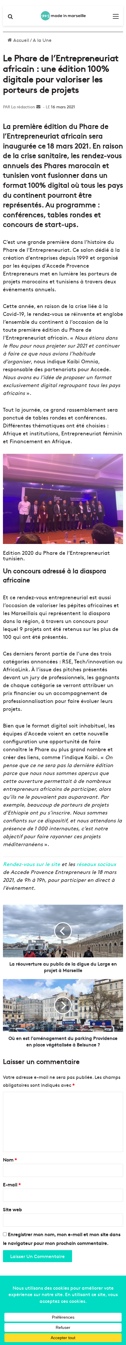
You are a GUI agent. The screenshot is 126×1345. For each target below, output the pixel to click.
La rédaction (23, 106)
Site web (12, 1209)
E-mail (12, 1184)
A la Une (42, 40)
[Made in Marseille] (63, 16)
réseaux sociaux (96, 863)
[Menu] (116, 18)
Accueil (20, 40)
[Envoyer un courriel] (38, 106)
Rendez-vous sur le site (31, 863)
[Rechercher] (10, 18)
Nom (10, 1159)
